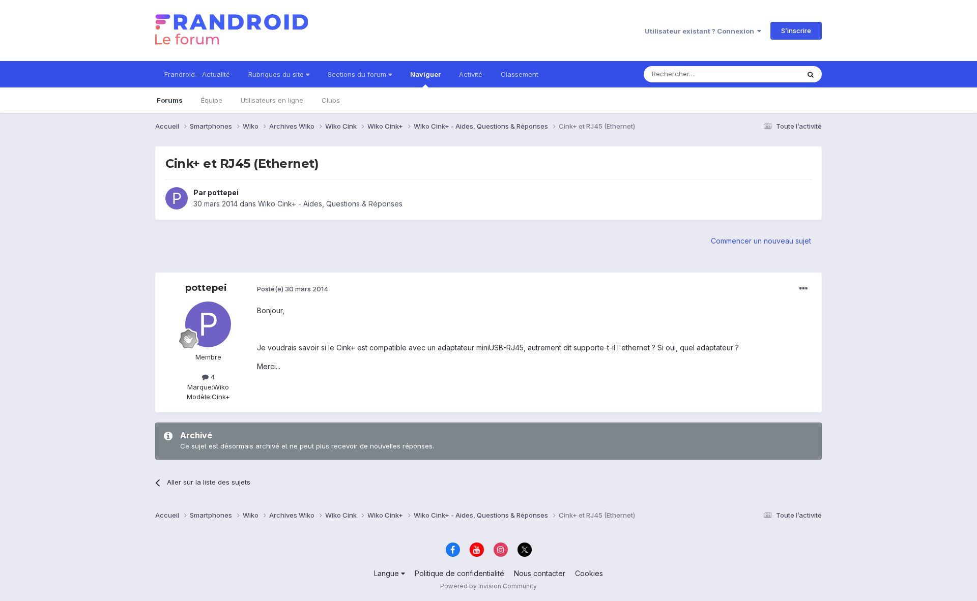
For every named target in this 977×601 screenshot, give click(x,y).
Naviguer (425, 74)
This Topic (770, 74)
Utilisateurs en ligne (272, 100)
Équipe (211, 100)
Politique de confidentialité (459, 573)
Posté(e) (292, 289)
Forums (170, 100)
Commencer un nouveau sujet (761, 240)
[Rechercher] (810, 74)
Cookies (589, 573)
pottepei (223, 192)
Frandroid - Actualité (197, 74)
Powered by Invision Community (488, 586)
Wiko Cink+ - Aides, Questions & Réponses (330, 203)
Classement (519, 74)
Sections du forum (358, 74)
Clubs (331, 100)
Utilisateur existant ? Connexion (701, 31)
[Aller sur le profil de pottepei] (176, 198)
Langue (387, 573)
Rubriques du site (277, 74)
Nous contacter (539, 573)
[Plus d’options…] (803, 289)
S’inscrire (796, 30)
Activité (470, 74)
